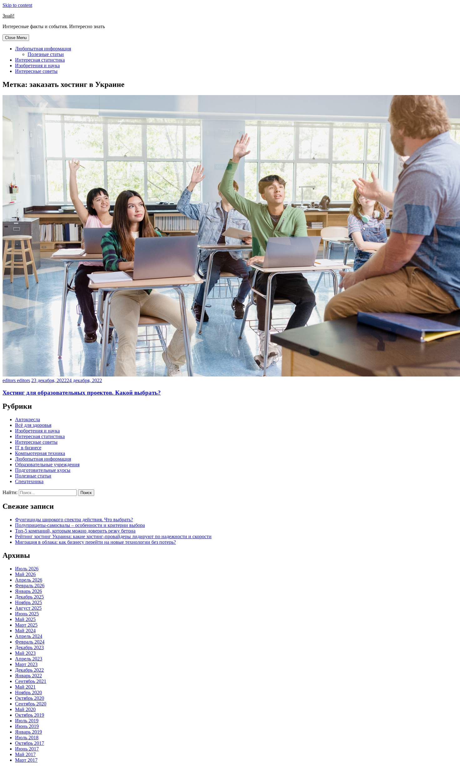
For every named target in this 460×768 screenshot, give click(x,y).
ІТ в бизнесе (28, 447)
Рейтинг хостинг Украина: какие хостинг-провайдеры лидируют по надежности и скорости (113, 536)
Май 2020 (25, 709)
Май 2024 (25, 630)
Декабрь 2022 (29, 670)
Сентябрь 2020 (30, 703)
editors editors (16, 380)
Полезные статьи (46, 54)
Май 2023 (25, 653)
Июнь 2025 (27, 613)
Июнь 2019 (27, 726)
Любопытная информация (43, 48)
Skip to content (17, 5)
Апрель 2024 (28, 636)
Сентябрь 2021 (30, 681)
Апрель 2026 (28, 580)
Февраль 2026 (29, 585)
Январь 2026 (28, 591)
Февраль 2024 (29, 641)
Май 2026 (25, 574)
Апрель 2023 (28, 658)
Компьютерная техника (40, 453)
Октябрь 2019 (29, 715)
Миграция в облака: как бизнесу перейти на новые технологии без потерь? (95, 542)
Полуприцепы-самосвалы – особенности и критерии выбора (80, 525)
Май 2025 (25, 619)
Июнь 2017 (27, 748)
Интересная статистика (40, 60)
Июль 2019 (26, 720)
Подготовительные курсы (42, 470)
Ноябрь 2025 (28, 602)
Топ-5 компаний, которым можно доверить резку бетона (75, 530)
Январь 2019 (28, 732)
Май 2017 (25, 754)
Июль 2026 (26, 568)
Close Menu (16, 37)
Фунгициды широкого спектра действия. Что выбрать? (74, 519)
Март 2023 (26, 664)
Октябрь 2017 (29, 743)
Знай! (8, 15)
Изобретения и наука (37, 65)
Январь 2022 (28, 675)
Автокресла (27, 419)
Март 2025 (26, 625)
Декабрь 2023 (29, 647)
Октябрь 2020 (29, 698)
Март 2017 (26, 760)
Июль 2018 (26, 737)
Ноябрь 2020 (28, 692)
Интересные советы (36, 71)
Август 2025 (28, 608)
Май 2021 (25, 687)
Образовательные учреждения (47, 464)
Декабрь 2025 (29, 596)
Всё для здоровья (33, 425)
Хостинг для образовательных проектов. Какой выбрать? (82, 392)
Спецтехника (29, 481)
